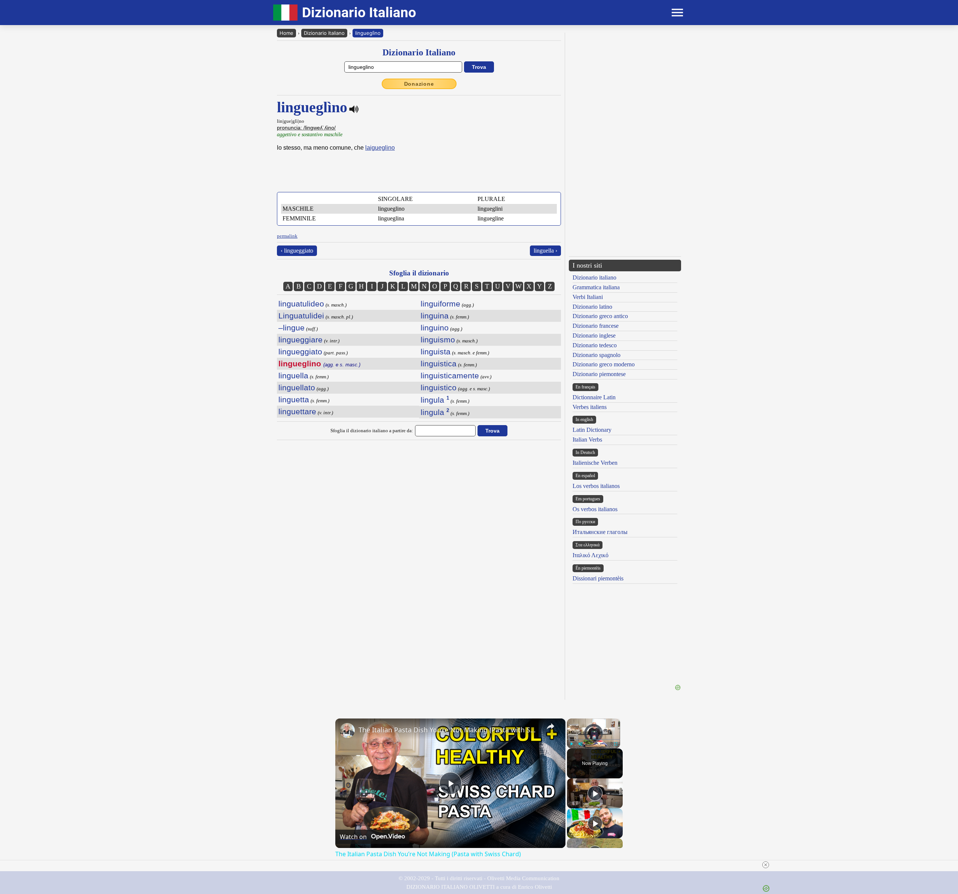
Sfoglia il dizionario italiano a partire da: (371, 430)
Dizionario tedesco (595, 345)
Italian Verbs (587, 439)
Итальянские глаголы (600, 532)
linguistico (439, 387)
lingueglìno (368, 33)
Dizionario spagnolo (596, 355)
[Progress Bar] (593, 739)
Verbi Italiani (588, 297)
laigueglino (380, 147)
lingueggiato (300, 351)
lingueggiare (300, 339)
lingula (435, 400)
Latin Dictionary (592, 430)
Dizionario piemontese (599, 374)
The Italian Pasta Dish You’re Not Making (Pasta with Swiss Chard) (449, 729)
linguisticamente (450, 375)
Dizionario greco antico (600, 316)
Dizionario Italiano (324, 33)
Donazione (419, 84)
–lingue (291, 327)
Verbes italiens (590, 407)
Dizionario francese (596, 326)
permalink (287, 236)
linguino (435, 327)
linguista (436, 351)
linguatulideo (301, 303)
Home (286, 33)
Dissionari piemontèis (598, 578)
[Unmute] (580, 743)
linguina (435, 315)
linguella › (545, 250)
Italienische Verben (595, 463)
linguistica (439, 363)
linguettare (297, 411)
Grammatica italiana (596, 287)
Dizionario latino (592, 306)
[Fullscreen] (615, 743)
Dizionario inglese (594, 335)
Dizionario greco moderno (604, 364)
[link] (347, 730)
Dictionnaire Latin (594, 397)
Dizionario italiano (594, 277)
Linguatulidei (301, 315)
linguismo (438, 339)
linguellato (296, 387)
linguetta (293, 399)
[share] (550, 726)
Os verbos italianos (595, 509)
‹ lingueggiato (297, 250)
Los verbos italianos (596, 486)
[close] (482, 864)
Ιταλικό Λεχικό (590, 555)
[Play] (571, 743)
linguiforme (440, 303)
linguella (293, 375)
